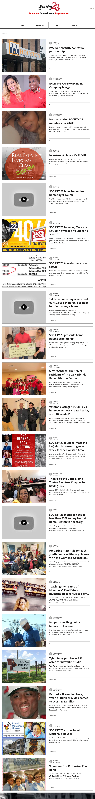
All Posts (4, 33)
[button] (39, 25)
